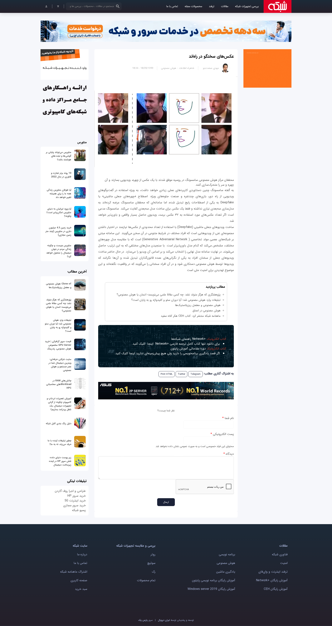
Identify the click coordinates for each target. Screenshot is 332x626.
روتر (153, 554)
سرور (145, 620)
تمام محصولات (146, 580)
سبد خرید (81, 589)
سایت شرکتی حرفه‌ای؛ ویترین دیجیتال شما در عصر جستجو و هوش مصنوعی (60, 364)
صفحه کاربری (79, 580)
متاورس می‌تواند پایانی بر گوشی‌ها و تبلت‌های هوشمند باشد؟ (58, 155)
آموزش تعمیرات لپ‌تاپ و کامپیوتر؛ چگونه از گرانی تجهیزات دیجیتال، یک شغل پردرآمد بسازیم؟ (59, 404)
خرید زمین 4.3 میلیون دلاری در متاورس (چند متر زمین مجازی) (58, 231)
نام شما (228, 418)
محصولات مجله (193, 6)
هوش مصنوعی (168, 68)
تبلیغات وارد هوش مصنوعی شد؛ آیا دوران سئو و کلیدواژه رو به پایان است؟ (176, 300)
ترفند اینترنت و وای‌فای (273, 571)
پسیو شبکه (79, 510)
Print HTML (167, 374)
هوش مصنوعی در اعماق (207, 310)
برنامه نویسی (227, 554)
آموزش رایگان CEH (276, 589)
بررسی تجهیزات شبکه (247, 6)
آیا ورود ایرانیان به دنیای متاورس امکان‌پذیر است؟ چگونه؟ (58, 212)
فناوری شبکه (280, 554)
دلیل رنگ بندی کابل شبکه (58, 423)
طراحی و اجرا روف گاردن (70, 491)
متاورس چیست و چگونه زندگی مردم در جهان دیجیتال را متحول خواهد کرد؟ (58, 251)
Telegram (195, 374)
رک (153, 571)
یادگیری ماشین (225, 571)
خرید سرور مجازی (74, 505)
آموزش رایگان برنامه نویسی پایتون (213, 580)
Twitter (181, 374)
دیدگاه (228, 453)
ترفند (211, 6)
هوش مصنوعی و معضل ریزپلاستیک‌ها (198, 305)
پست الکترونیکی (222, 434)
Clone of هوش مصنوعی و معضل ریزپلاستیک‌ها (58, 285)
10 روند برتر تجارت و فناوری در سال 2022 (61, 175)
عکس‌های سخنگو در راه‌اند (211, 56)
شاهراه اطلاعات (186, 68)
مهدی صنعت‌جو (211, 68)
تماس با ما (172, 6)
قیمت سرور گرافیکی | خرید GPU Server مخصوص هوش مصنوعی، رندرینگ (58, 345)
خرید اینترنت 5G (75, 500)
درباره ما (82, 554)
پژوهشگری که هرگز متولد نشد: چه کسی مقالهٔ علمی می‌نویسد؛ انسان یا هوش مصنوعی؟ (169, 294)
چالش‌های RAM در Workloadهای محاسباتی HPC (58, 384)
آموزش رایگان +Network (272, 580)
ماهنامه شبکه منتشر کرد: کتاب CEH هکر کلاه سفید (191, 316)
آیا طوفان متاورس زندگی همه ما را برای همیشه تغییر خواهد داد (59, 193)
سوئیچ (151, 563)
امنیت (284, 563)
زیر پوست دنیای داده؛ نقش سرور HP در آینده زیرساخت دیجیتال (60, 461)
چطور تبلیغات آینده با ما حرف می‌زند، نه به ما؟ (59, 442)
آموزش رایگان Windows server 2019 (211, 589)
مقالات (224, 6)
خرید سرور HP (76, 495)
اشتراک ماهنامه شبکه (73, 571)
